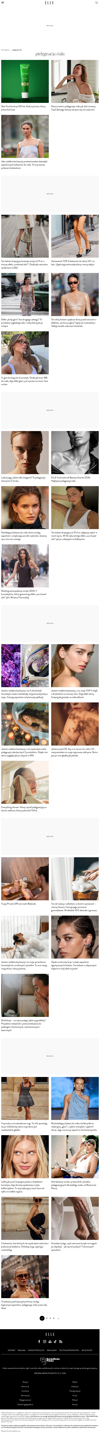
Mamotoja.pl (25, 1395)
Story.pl (75, 1404)
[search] (96, 2)
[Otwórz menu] (2, 2)
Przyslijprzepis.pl (74, 1391)
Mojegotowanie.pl (25, 1400)
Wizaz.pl (75, 1400)
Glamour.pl (25, 1386)
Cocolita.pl (25, 1391)
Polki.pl (74, 1382)
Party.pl (25, 1382)
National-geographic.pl (25, 1404)
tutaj (19, 1431)
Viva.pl (75, 1395)
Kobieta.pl (74, 1386)
